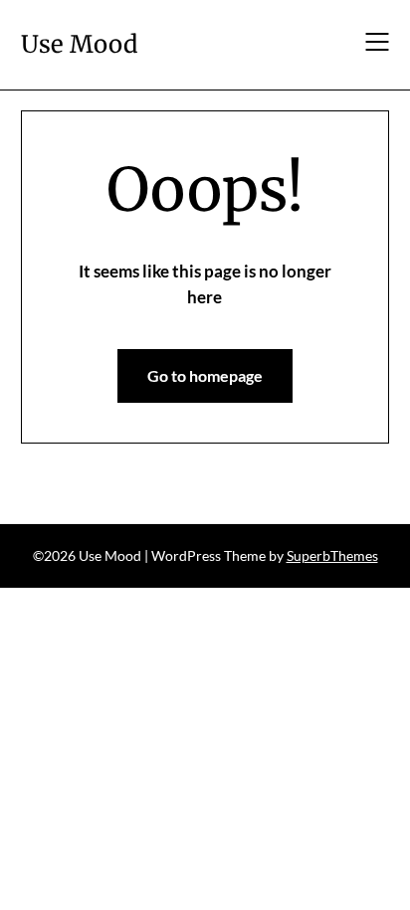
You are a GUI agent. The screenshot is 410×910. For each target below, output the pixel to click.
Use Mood (79, 44)
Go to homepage (205, 375)
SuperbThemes (332, 555)
